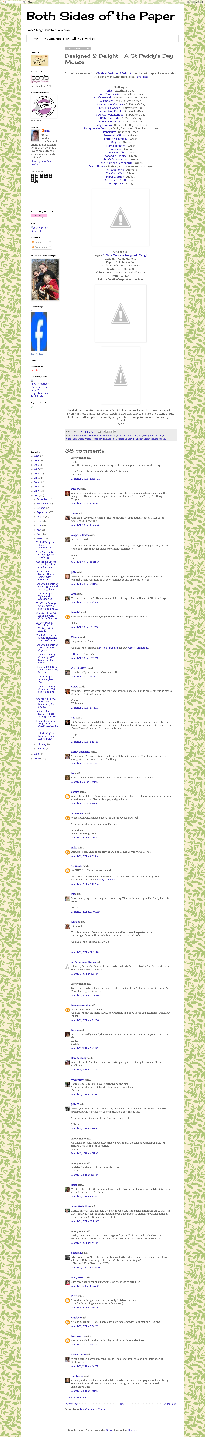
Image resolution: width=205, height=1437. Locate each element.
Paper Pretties (115, 176)
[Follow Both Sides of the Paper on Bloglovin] (39, 217)
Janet (74, 1184)
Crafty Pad (137, 435)
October (41, 507)
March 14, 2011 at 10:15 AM (85, 1221)
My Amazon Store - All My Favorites (69, 39)
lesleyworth (78, 1336)
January (41, 748)
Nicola (75, 1030)
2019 (36, 460)
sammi (75, 791)
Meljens (115, 142)
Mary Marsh (78, 1277)
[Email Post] (99, 431)
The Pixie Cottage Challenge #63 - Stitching (46, 555)
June (39, 525)
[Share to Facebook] (112, 431)
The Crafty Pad (115, 173)
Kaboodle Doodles (115, 156)
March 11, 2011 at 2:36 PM (84, 602)
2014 (36, 482)
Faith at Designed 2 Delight (114, 73)
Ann (73, 593)
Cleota (74, 686)
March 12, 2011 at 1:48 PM (84, 973)
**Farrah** (77, 1079)
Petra (74, 1296)
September (43, 512)
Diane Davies (78, 1354)
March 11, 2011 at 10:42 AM (85, 503)
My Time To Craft (115, 180)
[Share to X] (109, 431)
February (42, 744)
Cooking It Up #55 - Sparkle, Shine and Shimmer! (47, 564)
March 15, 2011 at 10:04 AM (85, 1267)
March (41, 538)
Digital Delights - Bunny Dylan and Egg (46, 679)
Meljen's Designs (108, 647)
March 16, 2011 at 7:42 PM (84, 1326)
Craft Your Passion (109, 94)
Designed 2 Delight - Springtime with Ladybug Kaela (47, 586)
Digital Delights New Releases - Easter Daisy (45, 736)
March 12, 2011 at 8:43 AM (85, 856)
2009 (37, 758)
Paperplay (109, 132)
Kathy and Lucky (80, 751)
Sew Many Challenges (109, 114)
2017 (36, 469)
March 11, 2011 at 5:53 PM (84, 676)
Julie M (75, 1104)
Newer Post (72, 1403)
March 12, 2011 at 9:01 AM (85, 884)
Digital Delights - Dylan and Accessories (46, 596)
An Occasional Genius (83, 962)
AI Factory (106, 100)
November (43, 503)
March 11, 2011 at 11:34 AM (85, 525)
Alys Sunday (80, 435)
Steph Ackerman (40, 393)
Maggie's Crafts (80, 535)
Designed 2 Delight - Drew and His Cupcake (47, 647)
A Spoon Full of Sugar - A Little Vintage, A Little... (47, 714)
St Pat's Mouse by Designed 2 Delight (126, 255)
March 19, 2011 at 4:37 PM (84, 1366)
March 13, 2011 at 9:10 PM (84, 1196)
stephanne (77, 1376)
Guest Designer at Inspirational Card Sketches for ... (47, 725)
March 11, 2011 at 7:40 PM (84, 763)
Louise (75, 921)
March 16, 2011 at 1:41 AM (84, 1307)
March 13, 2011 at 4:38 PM (84, 1174)
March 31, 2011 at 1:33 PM (84, 1390)
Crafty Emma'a (103, 125)
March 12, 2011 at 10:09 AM (85, 911)
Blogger (131, 1430)
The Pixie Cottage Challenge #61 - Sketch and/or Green (46, 658)
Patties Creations (109, 121)
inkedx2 (75, 612)
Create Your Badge (37, 354)
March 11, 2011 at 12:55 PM (85, 562)
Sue (73, 717)
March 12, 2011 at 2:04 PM (85, 995)
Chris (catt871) (79, 668)
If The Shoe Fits (109, 118)
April (40, 534)
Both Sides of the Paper (100, 16)
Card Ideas (141, 76)
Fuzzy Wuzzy (97, 166)
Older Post (170, 1403)
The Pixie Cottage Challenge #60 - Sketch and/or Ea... (46, 690)
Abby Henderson (40, 383)
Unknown (76, 866)
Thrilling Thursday (115, 138)
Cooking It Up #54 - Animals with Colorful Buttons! (47, 616)
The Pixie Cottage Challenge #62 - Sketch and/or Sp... (47, 606)
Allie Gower (78, 813)
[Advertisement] (39, 429)
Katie (47, 131)
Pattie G (75, 488)
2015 (36, 478)
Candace (76, 1317)
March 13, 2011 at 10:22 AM (85, 1069)
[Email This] (104, 431)
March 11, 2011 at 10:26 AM (85, 478)
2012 (36, 491)
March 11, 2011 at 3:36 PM (84, 627)
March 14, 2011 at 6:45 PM (84, 1242)
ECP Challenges (115, 145)
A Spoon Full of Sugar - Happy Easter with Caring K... (45, 575)
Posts (37, 242)
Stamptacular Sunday (96, 128)
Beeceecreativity (80, 1005)
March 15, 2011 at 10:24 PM (85, 1286)
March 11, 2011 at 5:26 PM (84, 658)
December (43, 499)
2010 (37, 754)
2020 (37, 456)
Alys (110, 90)
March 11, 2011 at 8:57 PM (84, 803)
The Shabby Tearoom (115, 159)
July (39, 521)
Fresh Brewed (102, 97)
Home (33, 39)
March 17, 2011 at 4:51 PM (84, 1344)
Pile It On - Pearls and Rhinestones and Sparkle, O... (46, 638)
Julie (73, 572)
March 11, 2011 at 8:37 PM (84, 782)
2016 (36, 473)
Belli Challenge (114, 169)
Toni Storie (37, 396)
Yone (74, 513)
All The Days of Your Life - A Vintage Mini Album (44, 626)
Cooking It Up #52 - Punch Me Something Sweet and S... (47, 702)
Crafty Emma (124, 435)
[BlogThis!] (106, 431)
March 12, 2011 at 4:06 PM (85, 1020)
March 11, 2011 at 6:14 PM (84, 707)
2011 (36, 495)
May (39, 529)
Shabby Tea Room (134, 439)
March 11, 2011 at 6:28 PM (84, 741)
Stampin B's (115, 183)
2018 (37, 464)
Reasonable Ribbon (115, 135)
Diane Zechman (39, 387)
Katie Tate (34, 311)
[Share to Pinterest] (114, 431)
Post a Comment (77, 1397)
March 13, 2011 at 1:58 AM (84, 1048)
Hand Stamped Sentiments (115, 163)
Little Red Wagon (109, 107)
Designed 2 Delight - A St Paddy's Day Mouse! (47, 670)
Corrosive (115, 149)
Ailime (109, 1430)
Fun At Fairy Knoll (110, 111)
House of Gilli (115, 152)
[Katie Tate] (39, 350)
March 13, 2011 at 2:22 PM (84, 1094)
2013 (36, 486)
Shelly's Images (106, 879)
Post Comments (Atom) (93, 1409)
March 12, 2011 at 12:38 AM (85, 837)
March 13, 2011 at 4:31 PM (84, 1153)
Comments (40, 247)
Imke (74, 847)
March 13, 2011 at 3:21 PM (84, 1128)
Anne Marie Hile (80, 1206)
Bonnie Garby (78, 1058)
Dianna (75, 637)
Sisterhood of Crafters (109, 104)
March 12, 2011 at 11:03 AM (85, 952)
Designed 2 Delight (152, 435)
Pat (73, 773)
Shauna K (76, 1252)
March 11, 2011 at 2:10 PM (84, 584)
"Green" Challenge (137, 647)
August (41, 516)
